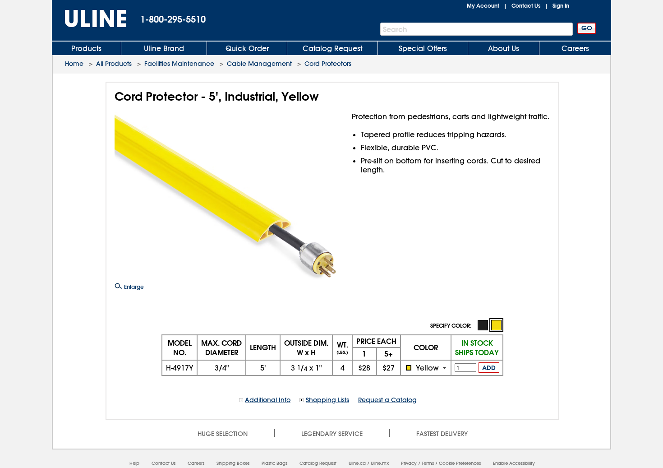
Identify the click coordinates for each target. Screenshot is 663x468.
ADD (489, 368)
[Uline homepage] (89, 18)
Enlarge (133, 286)
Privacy (409, 463)
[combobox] (426, 368)
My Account (483, 5)
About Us (503, 48)
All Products (114, 64)
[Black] (482, 324)
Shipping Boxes (232, 463)
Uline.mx (380, 463)
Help (134, 463)
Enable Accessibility (514, 463)
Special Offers (423, 48)
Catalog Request (332, 48)
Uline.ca (357, 463)
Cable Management (259, 64)
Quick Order (247, 48)
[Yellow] (496, 325)
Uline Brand (164, 48)
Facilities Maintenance (179, 64)
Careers (575, 48)
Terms (428, 463)
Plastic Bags (274, 463)
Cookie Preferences (460, 463)
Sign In (560, 5)
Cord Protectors (327, 64)
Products (86, 48)
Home (74, 64)
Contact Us (525, 5)
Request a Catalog (387, 400)
